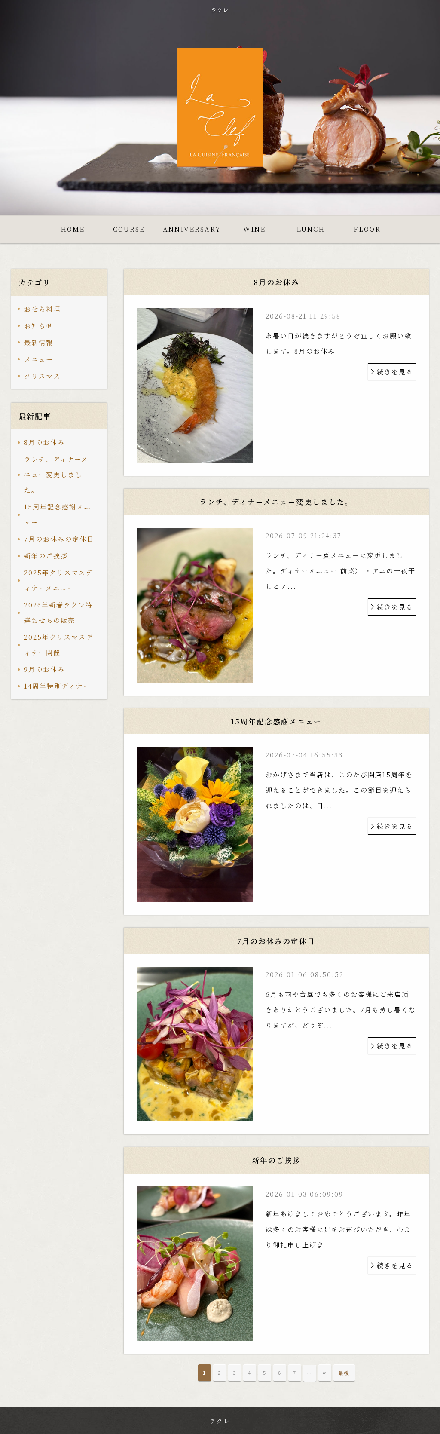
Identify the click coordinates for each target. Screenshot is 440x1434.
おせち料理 (42, 308)
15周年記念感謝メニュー (57, 514)
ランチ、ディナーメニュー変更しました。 (56, 474)
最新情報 (38, 342)
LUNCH (310, 228)
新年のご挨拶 (46, 555)
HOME (73, 228)
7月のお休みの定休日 (59, 538)
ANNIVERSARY (192, 228)
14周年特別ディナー (57, 685)
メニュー (38, 359)
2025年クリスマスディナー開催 (58, 644)
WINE (254, 228)
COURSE (129, 228)
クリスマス (42, 375)
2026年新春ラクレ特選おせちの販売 (58, 612)
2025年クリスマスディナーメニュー (58, 580)
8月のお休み (44, 442)
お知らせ (38, 325)
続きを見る (395, 371)
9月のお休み (44, 669)
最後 (344, 1373)
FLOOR (367, 228)
